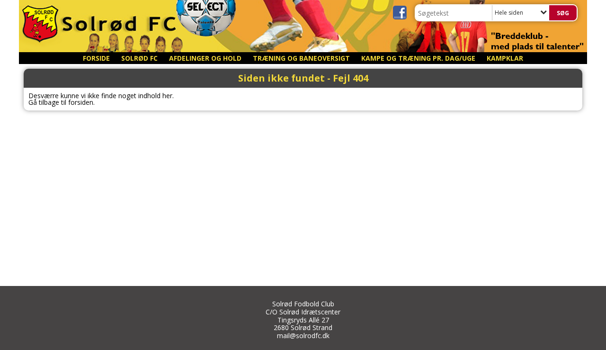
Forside (96, 58)
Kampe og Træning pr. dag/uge (418, 58)
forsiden (80, 102)
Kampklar (505, 58)
